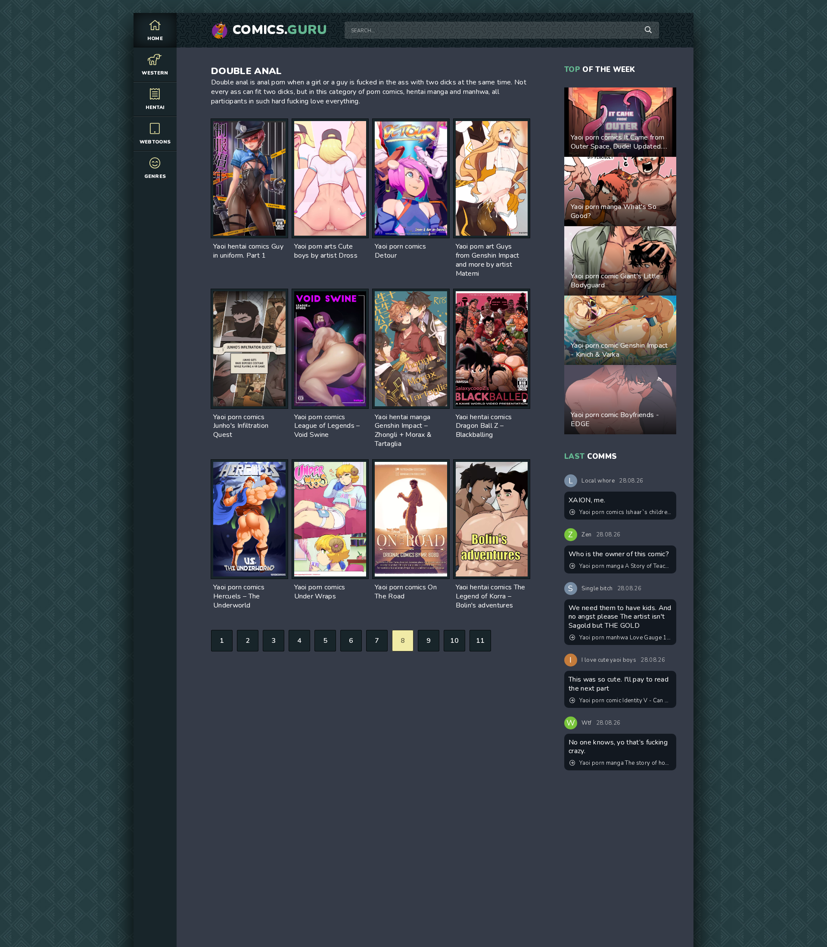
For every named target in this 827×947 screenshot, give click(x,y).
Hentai (155, 107)
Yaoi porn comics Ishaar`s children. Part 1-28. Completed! (625, 512)
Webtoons (155, 142)
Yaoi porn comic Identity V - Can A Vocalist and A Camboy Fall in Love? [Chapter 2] (625, 701)
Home (155, 38)
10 (454, 640)
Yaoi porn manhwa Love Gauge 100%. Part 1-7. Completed (625, 638)
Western (155, 73)
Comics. (280, 30)
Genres (155, 176)
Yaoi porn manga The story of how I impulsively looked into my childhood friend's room (625, 763)
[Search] (648, 30)
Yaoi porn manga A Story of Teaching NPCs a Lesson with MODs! (625, 566)
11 (480, 640)
